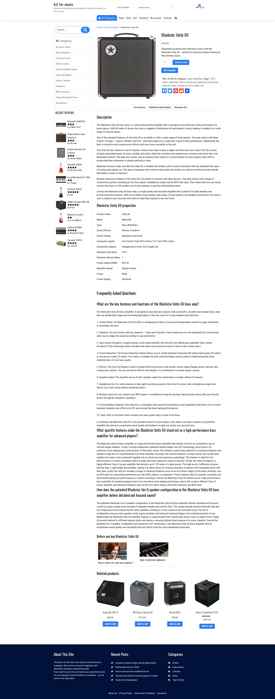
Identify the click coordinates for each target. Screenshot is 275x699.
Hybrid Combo (169, 85)
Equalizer (201, 82)
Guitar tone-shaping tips (126, 680)
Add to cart (181, 62)
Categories (65, 40)
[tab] (139, 107)
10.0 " (212, 78)
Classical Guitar (63, 58)
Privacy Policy (125, 693)
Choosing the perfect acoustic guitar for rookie (137, 676)
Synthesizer (61, 103)
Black (165, 82)
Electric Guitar (62, 64)
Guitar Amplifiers (64, 75)
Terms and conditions (144, 693)
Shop (128, 18)
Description (139, 107)
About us (113, 693)
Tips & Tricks (178, 680)
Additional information (160, 107)
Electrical (191, 82)
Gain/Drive (212, 82)
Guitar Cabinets (63, 80)
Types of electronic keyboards (152, 560)
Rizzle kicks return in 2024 (127, 667)
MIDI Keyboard (63, 91)
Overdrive (182, 85)
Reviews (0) (181, 107)
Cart (135, 18)
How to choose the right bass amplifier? (115, 562)
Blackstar (173, 82)
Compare (171, 70)
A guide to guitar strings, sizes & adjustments (136, 663)
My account (156, 18)
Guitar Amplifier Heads (66, 69)
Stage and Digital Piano (67, 97)
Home (121, 18)
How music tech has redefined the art (132, 671)
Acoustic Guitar (63, 47)
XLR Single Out (196, 85)
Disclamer (162, 693)
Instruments (178, 667)
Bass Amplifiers (63, 52)
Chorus (182, 82)
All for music (63, 4)
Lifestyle (176, 671)
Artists (176, 663)
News (175, 676)
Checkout (144, 18)
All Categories (108, 18)
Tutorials (167, 18)
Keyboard (60, 86)
